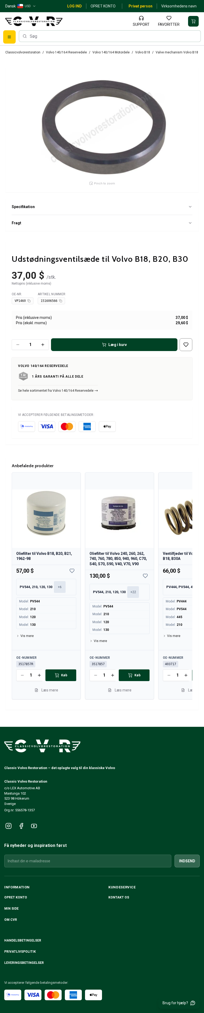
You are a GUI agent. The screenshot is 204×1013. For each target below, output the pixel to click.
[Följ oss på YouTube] (34, 826)
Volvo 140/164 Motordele (111, 52)
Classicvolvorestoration (22, 52)
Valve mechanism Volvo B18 (177, 52)
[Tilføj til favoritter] (186, 344)
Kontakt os (118, 897)
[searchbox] (110, 36)
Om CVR (10, 920)
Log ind (74, 6)
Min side (11, 908)
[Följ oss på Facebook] (21, 826)
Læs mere (49, 690)
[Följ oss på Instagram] (8, 826)
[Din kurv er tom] (193, 21)
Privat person (140, 6)
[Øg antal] (43, 345)
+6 (60, 587)
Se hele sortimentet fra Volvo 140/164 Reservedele (56, 390)
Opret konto (103, 6)
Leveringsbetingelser (24, 963)
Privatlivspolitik (20, 951)
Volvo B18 (142, 52)
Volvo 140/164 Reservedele (66, 52)
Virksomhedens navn (179, 6)
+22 (133, 592)
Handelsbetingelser (22, 940)
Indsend (187, 861)
